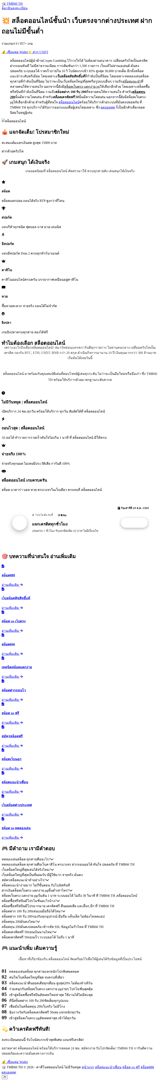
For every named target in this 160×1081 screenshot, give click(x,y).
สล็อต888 (147, 1067)
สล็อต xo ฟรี (131, 1067)
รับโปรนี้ (136, 523)
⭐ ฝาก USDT (38, 52)
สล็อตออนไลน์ (69, 102)
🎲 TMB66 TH (12, 3)
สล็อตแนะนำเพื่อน (108, 1067)
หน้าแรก (88, 1067)
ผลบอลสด (108, 107)
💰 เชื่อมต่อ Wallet (15, 52)
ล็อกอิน (7, 8)
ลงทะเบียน (20, 8)
